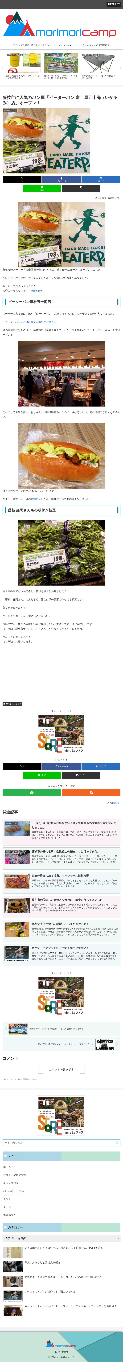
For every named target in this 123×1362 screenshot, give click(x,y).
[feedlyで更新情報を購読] (32, 792)
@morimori (37, 290)
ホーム (7, 1167)
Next (120, 67)
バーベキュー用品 (13, 1191)
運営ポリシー (11, 1215)
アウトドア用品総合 (14, 1175)
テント (7, 1199)
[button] (81, 188)
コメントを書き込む (61, 1069)
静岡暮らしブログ (13, 704)
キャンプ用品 (11, 1183)
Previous (2, 67)
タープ (7, 1207)
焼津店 (34, 499)
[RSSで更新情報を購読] (91, 792)
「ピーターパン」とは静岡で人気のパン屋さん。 (31, 321)
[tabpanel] (23, 67)
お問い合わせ (61, 1351)
